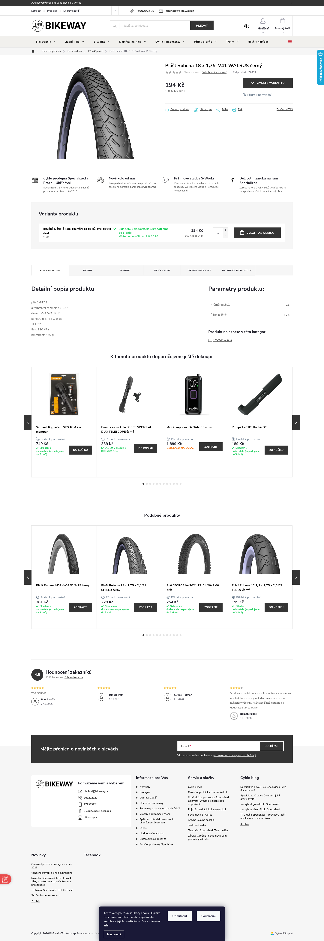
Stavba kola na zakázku (201, 820)
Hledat (202, 26)
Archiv (244, 824)
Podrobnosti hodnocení (214, 72)
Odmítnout (179, 916)
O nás (143, 828)
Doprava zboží (71, 11)
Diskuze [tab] (125, 270)
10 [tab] (174, 484)
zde (106, 925)
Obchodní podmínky (151, 803)
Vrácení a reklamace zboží (155, 814)
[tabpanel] (64, 422)
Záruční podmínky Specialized (157, 844)
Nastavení (114, 934)
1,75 (286, 315)
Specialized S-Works (200, 814)
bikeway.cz (90, 817)
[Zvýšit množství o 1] (225, 230)
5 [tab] (157, 484)
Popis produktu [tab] (50, 270)
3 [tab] (150, 484)
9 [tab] (170, 484)
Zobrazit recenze (73, 677)
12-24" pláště (222, 340)
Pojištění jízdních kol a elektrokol (207, 809)
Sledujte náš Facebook (97, 811)
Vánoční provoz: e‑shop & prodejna (51, 873)
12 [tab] (181, 484)
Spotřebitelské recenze (153, 839)
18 (288, 305)
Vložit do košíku (260, 233)
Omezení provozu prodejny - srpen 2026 (51, 865)
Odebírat (271, 746)
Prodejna (52, 11)
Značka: (285, 109)
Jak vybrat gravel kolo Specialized (259, 804)
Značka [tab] (162, 270)
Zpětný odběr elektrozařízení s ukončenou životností (157, 821)
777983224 (90, 804)
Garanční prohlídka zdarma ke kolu (208, 792)
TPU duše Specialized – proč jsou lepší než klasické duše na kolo (262, 816)
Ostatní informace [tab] (199, 270)
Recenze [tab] (87, 270)
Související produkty (235, 270)
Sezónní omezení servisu (45, 895)
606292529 (90, 798)
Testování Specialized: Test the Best (209, 830)
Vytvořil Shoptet (284, 933)
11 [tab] (177, 484)
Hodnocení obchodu (152, 833)
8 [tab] (167, 484)
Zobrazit (211, 447)
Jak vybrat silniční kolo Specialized (260, 809)
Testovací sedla (197, 825)
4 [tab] (153, 484)
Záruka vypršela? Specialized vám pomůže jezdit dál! (207, 837)
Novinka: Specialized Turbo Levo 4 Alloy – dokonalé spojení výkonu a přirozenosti (51, 881)
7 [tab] (164, 484)
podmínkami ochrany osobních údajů (234, 755)
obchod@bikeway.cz (96, 791)
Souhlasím (208, 916)
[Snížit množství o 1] (225, 235)
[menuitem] (46, 42)
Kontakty (36, 11)
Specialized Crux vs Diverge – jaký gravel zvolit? (260, 797)
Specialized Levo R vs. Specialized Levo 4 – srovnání (263, 788)
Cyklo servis (195, 787)
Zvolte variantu (271, 83)
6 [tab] (160, 484)
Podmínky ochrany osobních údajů (160, 808)
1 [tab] (143, 484)
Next (296, 422)
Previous (28, 422)
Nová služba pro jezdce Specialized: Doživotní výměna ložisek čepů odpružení (208, 801)
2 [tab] (147, 484)
